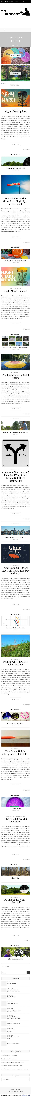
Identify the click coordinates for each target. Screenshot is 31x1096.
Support (17, 1)
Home (2, 1)
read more (15, 41)
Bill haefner (4, 1065)
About (6, 1)
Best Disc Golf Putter (15, 38)
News (10, 288)
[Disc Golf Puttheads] (15, 12)
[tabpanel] (15, 39)
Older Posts (6, 966)
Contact (11, 1)
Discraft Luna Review (11, 1055)
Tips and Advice (10, 816)
